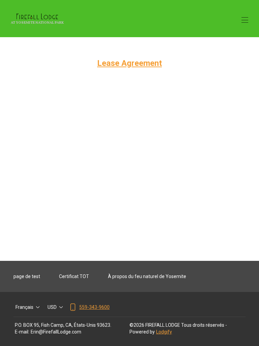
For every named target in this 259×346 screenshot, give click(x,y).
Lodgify (164, 332)
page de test (26, 276)
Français (24, 307)
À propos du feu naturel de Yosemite (147, 276)
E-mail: (22, 332)
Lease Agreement (129, 63)
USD (52, 307)
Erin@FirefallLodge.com (56, 332)
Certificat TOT (74, 276)
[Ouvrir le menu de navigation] (244, 20)
